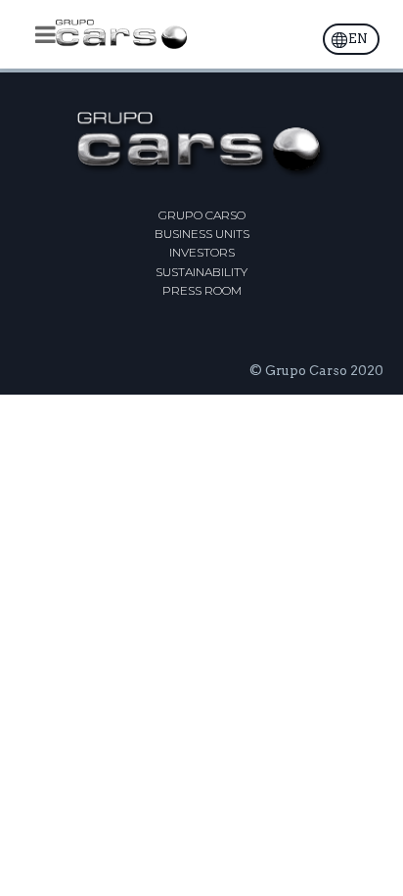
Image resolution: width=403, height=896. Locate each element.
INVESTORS (202, 252)
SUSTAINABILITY (201, 271)
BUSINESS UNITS (202, 233)
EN (358, 38)
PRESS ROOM (202, 290)
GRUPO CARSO (202, 215)
